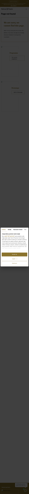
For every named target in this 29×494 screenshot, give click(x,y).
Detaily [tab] (9, 229)
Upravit (13, 258)
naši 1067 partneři (9, 236)
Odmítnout (14, 263)
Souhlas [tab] (4, 229)
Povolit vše (14, 254)
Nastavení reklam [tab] (17, 229)
